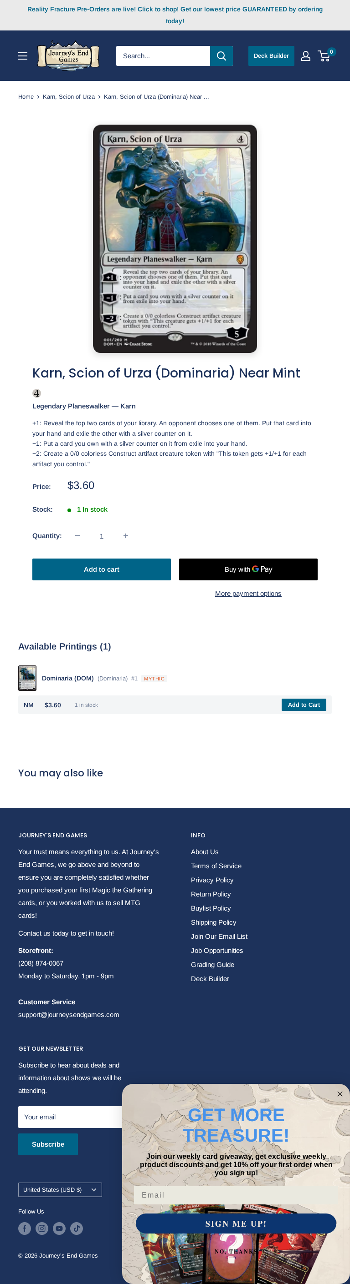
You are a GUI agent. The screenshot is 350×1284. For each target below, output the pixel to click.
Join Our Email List (219, 936)
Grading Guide (212, 964)
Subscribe (48, 1144)
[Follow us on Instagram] (42, 1228)
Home (26, 96)
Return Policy (211, 894)
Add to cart (101, 569)
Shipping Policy (214, 922)
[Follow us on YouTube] (59, 1228)
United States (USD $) (52, 1189)
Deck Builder (271, 55)
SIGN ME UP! (236, 1223)
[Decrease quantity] (77, 535)
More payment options (248, 593)
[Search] (221, 56)
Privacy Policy (212, 880)
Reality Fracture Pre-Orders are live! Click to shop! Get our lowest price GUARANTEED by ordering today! (175, 15)
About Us (205, 852)
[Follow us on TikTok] (76, 1228)
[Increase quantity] (125, 535)
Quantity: (47, 535)
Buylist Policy (211, 908)
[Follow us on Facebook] (24, 1228)
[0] (324, 55)
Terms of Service (216, 866)
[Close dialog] (340, 1093)
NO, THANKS (236, 1251)
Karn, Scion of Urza (69, 96)
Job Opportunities (217, 950)
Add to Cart (304, 704)
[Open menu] (22, 56)
